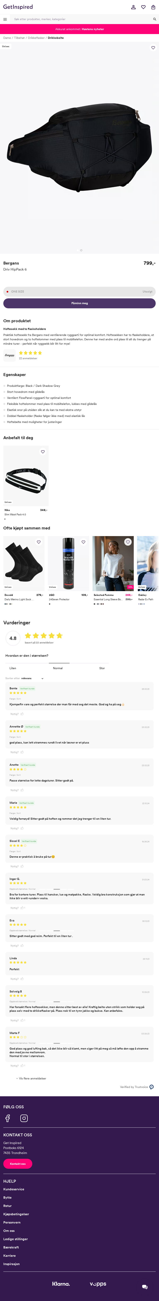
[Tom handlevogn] (153, 7)
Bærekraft (11, 1247)
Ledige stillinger (15, 1239)
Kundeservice (13, 1189)
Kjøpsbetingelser (16, 1214)
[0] (143, 7)
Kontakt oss (18, 1163)
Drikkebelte (56, 37)
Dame (7, 37)
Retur (7, 1206)
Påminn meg (79, 303)
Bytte (7, 1197)
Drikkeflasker (36, 37)
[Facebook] (7, 1118)
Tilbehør (19, 37)
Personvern (11, 1222)
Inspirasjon (11, 1264)
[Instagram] (24, 1118)
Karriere (9, 1256)
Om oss (8, 1231)
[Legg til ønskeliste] (153, 47)
